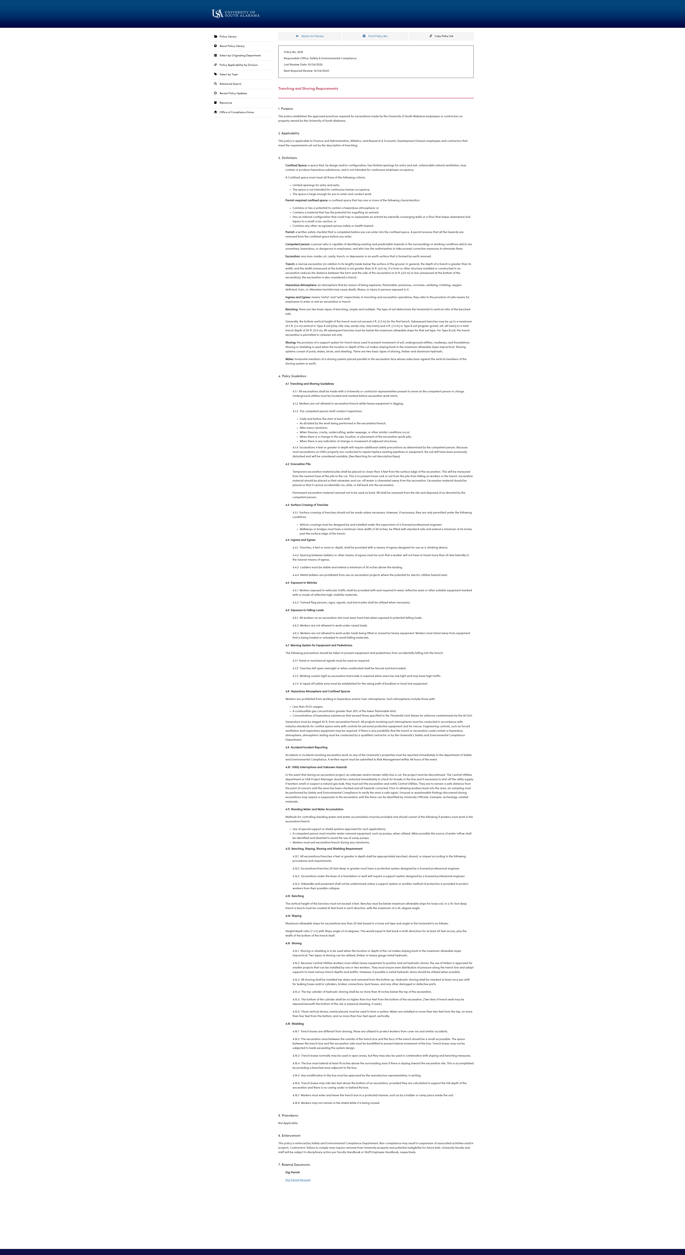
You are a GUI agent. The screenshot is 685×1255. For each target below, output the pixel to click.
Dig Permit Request (298, 1180)
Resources (224, 103)
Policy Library (227, 37)
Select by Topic (227, 74)
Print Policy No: (377, 36)
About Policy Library (231, 46)
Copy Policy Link (442, 36)
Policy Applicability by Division (237, 65)
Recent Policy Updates (232, 93)
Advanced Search (229, 84)
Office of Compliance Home (235, 112)
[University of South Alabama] (253, 14)
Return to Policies (311, 36)
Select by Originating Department (239, 55)
